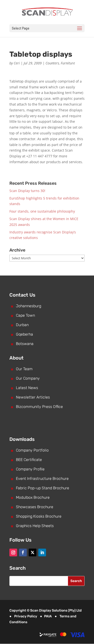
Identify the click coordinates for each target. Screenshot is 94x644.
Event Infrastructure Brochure (42, 478)
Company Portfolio (32, 450)
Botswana (25, 343)
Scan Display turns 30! (27, 190)
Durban (22, 324)
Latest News (27, 387)
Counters (52, 63)
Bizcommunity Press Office (39, 406)
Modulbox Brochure (33, 497)
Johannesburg (28, 306)
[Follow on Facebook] (23, 552)
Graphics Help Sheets (35, 525)
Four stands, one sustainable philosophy (42, 211)
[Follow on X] (32, 552)
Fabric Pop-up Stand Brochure (42, 488)
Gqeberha (24, 334)
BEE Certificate (29, 459)
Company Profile (30, 469)
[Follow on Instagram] (13, 552)
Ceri (17, 63)
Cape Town (25, 315)
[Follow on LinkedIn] (42, 552)
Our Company (28, 378)
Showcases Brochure (34, 507)
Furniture (68, 63)
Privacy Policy (25, 616)
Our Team (24, 369)
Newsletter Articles (33, 397)
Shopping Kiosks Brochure (38, 516)
